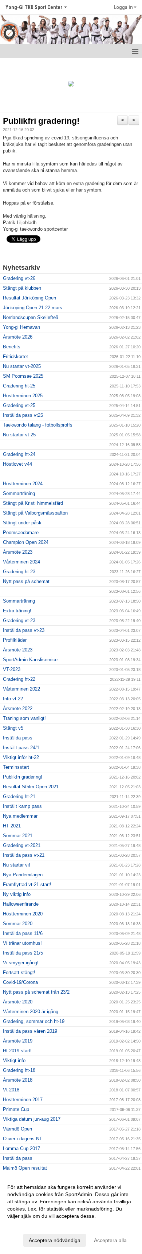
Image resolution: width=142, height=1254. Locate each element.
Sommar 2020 (17, 923)
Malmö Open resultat (25, 1168)
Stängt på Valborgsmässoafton (35, 513)
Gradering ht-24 (19, 454)
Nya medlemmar (20, 816)
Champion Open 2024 (25, 542)
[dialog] (71, 1213)
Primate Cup (16, 1109)
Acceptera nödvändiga (54, 1240)
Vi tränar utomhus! (22, 943)
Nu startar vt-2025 (22, 366)
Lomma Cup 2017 (21, 1148)
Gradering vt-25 (19, 405)
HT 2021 (12, 826)
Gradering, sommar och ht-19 (33, 1021)
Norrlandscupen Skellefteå (30, 317)
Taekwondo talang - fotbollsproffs (37, 425)
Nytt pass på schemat (26, 581)
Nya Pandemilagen (23, 874)
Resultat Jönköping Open (29, 298)
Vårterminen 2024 (21, 562)
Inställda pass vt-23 (23, 630)
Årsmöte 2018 (17, 1080)
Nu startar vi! (16, 865)
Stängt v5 (13, 728)
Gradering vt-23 (19, 620)
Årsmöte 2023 (17, 552)
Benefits (11, 346)
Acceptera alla (110, 1240)
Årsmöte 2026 (17, 337)
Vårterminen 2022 (21, 689)
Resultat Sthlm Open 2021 (31, 786)
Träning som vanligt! (24, 718)
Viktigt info (14, 1060)
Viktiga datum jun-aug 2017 (31, 1119)
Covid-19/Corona (20, 982)
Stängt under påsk (22, 522)
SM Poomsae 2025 (23, 376)
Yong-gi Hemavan (21, 327)
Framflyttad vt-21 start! (27, 884)
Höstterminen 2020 (23, 914)
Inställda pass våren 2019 (30, 1031)
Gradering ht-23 (19, 571)
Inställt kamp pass (22, 806)
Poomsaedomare (21, 532)
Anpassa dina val (27, 1225)
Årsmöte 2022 (17, 708)
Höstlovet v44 (17, 464)
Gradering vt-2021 (21, 845)
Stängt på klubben (22, 288)
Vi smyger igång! (21, 962)
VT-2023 (11, 669)
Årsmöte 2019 (17, 1041)
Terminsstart (16, 767)
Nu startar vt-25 (19, 434)
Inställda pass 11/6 (23, 933)
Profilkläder (15, 640)
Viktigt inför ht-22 (21, 757)
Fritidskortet (15, 356)
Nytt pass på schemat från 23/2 (36, 992)
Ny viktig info (17, 894)
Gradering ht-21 (19, 796)
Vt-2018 (11, 1089)
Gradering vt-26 (19, 278)
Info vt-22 (13, 698)
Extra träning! (17, 610)
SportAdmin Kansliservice (30, 659)
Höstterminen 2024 (23, 483)
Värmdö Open (17, 1129)
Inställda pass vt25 (23, 415)
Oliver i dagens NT (22, 1138)
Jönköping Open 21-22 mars (32, 307)
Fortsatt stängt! (19, 972)
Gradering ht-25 (19, 386)
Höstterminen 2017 (23, 1099)
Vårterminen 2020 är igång (30, 1011)
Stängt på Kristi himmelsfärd (33, 503)
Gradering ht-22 (19, 679)
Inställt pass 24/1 (21, 747)
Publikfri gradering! (41, 121)
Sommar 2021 (17, 835)
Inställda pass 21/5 (23, 953)
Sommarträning (19, 493)
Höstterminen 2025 (23, 395)
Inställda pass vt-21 (23, 855)
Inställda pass (17, 738)
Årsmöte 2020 (17, 1002)
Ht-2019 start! (17, 1050)
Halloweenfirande (21, 904)
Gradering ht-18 (19, 1070)
